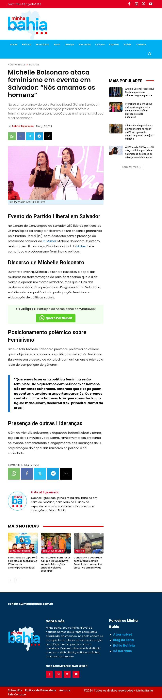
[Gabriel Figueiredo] (17, 501)
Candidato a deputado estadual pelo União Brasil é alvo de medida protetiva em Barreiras (88, 562)
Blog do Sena (123, 640)
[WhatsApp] (12, 136)
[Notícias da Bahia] (27, 25)
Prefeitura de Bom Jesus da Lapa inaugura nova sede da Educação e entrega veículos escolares (56, 564)
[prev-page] (10, 580)
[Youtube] (150, 4)
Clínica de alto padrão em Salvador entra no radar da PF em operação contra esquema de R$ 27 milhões (139, 132)
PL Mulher (49, 241)
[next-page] (16, 580)
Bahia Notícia (124, 645)
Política (34, 64)
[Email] (48, 136)
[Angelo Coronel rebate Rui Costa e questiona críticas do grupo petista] (115, 92)
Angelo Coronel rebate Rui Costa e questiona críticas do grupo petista (139, 92)
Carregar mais (130, 167)
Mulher (81, 246)
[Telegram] (39, 136)
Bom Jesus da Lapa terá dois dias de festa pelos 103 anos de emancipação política (22, 562)
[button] (149, 54)
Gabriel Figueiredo (23, 125)
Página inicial (16, 64)
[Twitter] (143, 4)
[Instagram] (136, 4)
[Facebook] (129, 4)
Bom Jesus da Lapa (20, 550)
